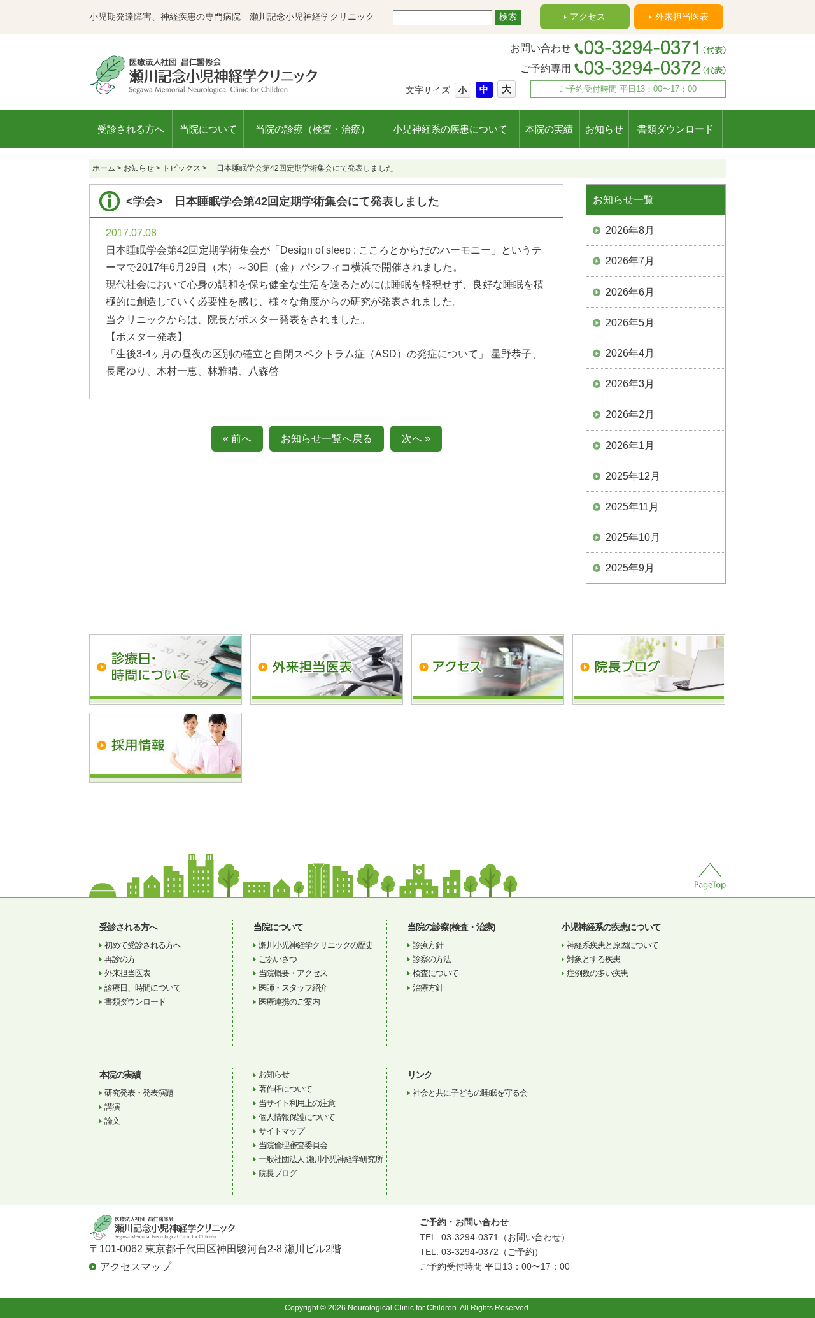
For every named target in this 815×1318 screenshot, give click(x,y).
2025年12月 (633, 476)
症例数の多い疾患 (597, 973)
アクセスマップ (135, 1266)
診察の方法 (432, 959)
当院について (208, 129)
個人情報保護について (297, 1117)
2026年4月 (630, 353)
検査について (435, 973)
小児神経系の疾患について (450, 129)
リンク (420, 1075)
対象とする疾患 (593, 959)
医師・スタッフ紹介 (293, 987)
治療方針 (428, 987)
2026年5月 (630, 322)
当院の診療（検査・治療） (312, 129)
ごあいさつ (278, 959)
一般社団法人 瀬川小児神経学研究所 (321, 1159)
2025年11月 (632, 506)
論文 (112, 1121)
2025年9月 (630, 567)
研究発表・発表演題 (138, 1093)
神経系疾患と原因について (612, 945)
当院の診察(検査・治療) (451, 927)
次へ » (416, 438)
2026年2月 (630, 414)
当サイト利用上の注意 (297, 1103)
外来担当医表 (682, 16)
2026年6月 (630, 292)
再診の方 (119, 959)
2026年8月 (630, 230)
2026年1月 (630, 445)
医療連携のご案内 (289, 1001)
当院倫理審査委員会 (293, 1145)
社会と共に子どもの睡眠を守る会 (470, 1093)
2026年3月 (630, 383)
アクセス (588, 16)
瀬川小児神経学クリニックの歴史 (316, 945)
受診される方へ (130, 129)
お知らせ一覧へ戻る (326, 438)
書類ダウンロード (675, 129)
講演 (112, 1107)
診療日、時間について (142, 987)
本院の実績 (549, 129)
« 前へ (237, 438)
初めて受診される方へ (142, 945)
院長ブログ (278, 1173)
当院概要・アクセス (293, 973)
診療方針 (428, 945)
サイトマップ (281, 1131)
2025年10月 (633, 537)
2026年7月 (630, 260)
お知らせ (604, 129)
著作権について (285, 1089)
